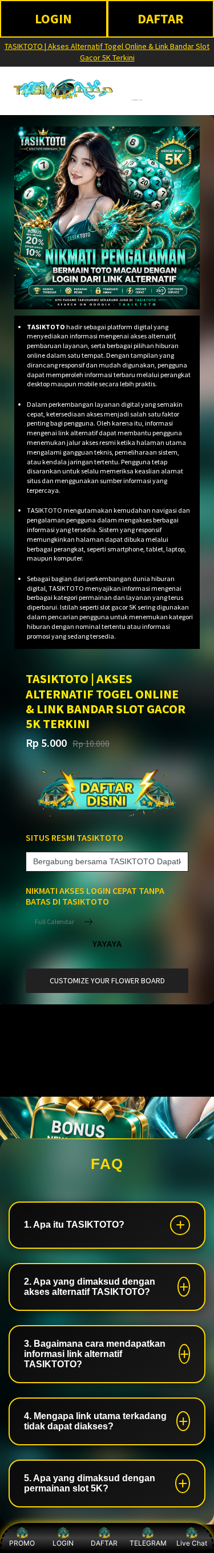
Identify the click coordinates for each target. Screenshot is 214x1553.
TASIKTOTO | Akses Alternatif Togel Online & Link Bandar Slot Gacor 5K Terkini (107, 52)
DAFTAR (104, 1543)
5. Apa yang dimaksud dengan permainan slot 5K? (89, 1483)
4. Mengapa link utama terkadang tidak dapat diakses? (95, 1421)
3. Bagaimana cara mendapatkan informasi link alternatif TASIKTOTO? (94, 1354)
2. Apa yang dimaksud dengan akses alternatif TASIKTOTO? (89, 1287)
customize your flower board (107, 980)
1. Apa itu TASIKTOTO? (74, 1224)
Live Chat (191, 1543)
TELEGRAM (148, 1543)
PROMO (22, 1543)
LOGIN (53, 18)
